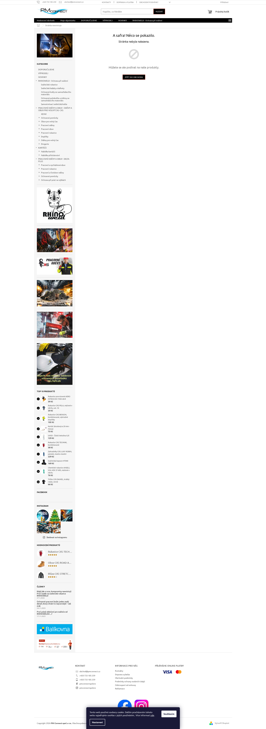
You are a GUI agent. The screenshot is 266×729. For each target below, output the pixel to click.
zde (152, 715)
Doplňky (44, 136)
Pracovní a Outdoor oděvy (52, 172)
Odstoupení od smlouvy (125, 685)
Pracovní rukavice (49, 132)
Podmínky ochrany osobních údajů (130, 681)
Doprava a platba (125, 2)
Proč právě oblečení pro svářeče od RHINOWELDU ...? (52, 613)
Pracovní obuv (47, 129)
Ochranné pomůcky (49, 117)
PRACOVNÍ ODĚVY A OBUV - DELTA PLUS (53, 160)
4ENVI (43, 114)
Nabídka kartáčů (48, 151)
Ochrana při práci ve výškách (53, 180)
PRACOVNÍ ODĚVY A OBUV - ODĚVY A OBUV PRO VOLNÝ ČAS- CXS (55, 109)
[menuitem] (45, 20)
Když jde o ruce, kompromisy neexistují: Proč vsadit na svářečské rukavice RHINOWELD (54, 593)
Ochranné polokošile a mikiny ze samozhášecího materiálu (55, 99)
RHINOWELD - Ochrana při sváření (53, 80)
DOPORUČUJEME (46, 69)
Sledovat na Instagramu (56, 537)
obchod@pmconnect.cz (89, 671)
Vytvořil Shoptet (222, 723)
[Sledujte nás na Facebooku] (125, 706)
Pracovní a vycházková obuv (53, 165)
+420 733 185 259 (87, 675)
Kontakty (106, 2)
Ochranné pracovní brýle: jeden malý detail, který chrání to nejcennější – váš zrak (54, 603)
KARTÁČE (42, 147)
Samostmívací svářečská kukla (54, 104)
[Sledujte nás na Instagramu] (141, 706)
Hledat (159, 11)
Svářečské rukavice (49, 84)
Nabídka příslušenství (50, 155)
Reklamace (120, 688)
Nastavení (97, 722)
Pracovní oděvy (47, 125)
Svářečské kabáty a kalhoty (52, 88)
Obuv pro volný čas (49, 121)
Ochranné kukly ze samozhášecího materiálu (56, 93)
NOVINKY (42, 77)
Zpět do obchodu (134, 77)
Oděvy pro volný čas (50, 140)
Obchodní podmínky (148, 2)
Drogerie (45, 144)
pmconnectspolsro (87, 683)
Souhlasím (169, 713)
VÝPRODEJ (43, 73)
